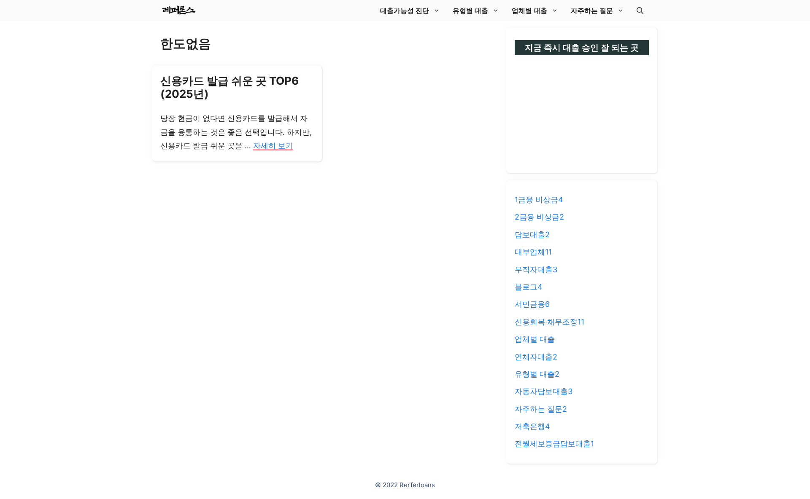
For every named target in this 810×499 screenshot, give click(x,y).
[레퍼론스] (178, 10)
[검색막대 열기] (640, 10)
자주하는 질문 (592, 10)
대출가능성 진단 (404, 10)
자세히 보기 (273, 145)
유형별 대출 (470, 10)
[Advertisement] (582, 108)
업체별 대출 (529, 10)
